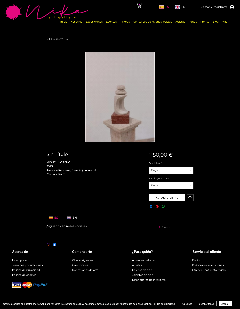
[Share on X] (170, 206)
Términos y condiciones (27, 265)
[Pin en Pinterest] (157, 206)
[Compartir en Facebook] (151, 206)
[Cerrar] (236, 303)
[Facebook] (54, 244)
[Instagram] (48, 244)
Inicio (50, 39)
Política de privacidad (26, 270)
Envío (196, 260)
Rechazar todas (206, 303)
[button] (139, 5)
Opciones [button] (187, 303)
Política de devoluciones (208, 265)
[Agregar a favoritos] (190, 197)
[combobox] (171, 170)
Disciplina (155, 163)
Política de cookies (24, 274)
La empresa (19, 260)
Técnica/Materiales (160, 178)
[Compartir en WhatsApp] (163, 206)
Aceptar (225, 303)
